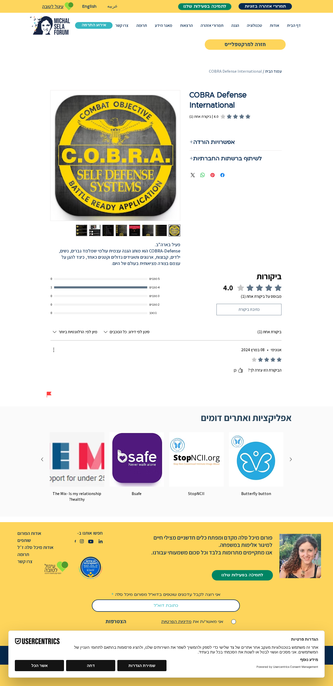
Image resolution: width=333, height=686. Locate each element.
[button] (274, 25)
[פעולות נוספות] (53, 350)
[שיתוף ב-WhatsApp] (203, 175)
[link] (219, 116)
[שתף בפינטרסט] (212, 175)
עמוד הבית (273, 71)
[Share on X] (193, 175)
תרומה (23, 554)
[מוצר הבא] (42, 459)
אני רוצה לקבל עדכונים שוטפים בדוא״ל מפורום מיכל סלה (167, 594)
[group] (166, 467)
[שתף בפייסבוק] (222, 175)
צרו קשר (25, 561)
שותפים (24, 540)
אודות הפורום (29, 533)
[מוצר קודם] (291, 459)
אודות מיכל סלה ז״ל (35, 547)
